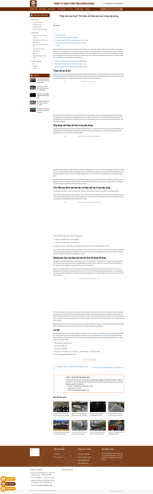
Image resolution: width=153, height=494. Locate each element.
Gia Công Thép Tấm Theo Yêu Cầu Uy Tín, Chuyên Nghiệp (79, 433)
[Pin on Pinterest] (91, 360)
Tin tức (70, 9)
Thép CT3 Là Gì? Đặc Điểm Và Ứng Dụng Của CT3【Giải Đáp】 (43, 88)
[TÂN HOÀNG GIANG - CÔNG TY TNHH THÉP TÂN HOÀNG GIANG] (36, 3)
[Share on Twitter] (86, 360)
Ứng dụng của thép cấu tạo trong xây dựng (67, 37)
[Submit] (121, 9)
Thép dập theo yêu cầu (39, 49)
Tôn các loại (34, 19)
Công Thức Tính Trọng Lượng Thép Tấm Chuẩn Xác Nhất (97, 433)
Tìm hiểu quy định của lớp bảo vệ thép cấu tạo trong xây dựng (72, 40)
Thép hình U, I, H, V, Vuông (39, 35)
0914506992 (10, 484)
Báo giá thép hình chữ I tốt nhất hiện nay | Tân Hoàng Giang (71, 66)
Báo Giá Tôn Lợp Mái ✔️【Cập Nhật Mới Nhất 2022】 (115, 433)
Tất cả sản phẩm (58, 457)
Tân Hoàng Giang (105, 335)
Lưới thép (35, 66)
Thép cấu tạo (56, 74)
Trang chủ (33, 9)
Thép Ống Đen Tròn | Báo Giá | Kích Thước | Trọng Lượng (70, 64)
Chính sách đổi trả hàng (84, 457)
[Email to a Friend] (88, 360)
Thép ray (35, 53)
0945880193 (10, 488)
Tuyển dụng (79, 9)
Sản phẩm (51, 9)
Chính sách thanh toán (84, 454)
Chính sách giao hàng (83, 460)
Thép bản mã (36, 51)
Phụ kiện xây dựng (36, 61)
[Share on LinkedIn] (94, 360)
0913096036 (78, 388)
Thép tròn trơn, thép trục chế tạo (40, 45)
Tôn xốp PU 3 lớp (37, 27)
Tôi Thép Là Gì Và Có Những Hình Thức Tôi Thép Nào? (107, 367)
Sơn (34, 64)
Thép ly (34, 68)
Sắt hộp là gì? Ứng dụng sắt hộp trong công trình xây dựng (43, 110)
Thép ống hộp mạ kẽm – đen (40, 40)
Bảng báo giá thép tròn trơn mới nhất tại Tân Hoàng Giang (70, 61)
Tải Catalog (62, 9)
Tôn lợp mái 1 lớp (37, 24)
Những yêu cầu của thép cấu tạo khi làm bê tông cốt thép (71, 43)
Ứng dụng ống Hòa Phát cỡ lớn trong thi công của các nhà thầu (43, 80)
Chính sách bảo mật (83, 463)
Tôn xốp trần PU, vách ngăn (40, 29)
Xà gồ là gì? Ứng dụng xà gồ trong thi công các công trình (43, 103)
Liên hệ (87, 9)
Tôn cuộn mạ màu (37, 22)
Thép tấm (35, 38)
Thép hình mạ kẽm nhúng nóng (39, 56)
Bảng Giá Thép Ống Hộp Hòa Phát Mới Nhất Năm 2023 (43, 95)
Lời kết (58, 45)
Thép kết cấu (34, 33)
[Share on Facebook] (83, 360)
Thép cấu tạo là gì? (61, 35)
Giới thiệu (42, 9)
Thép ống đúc (36, 42)
